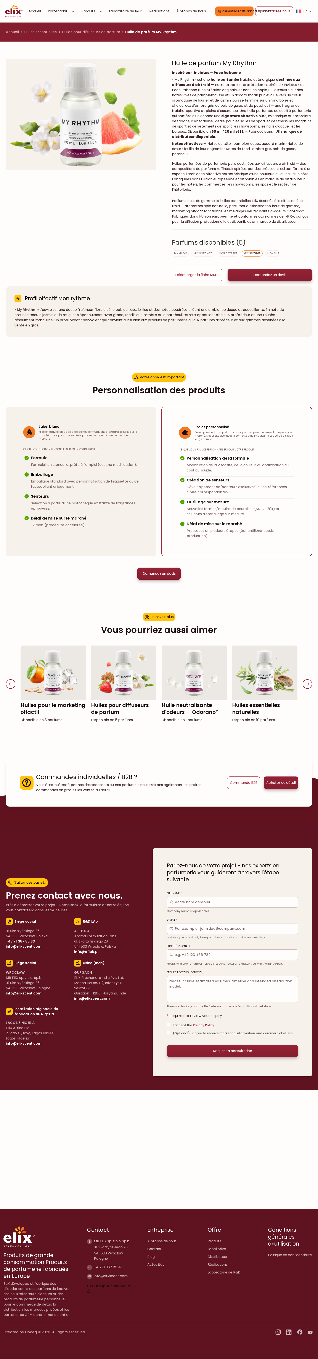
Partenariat (57, 11)
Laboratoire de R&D (125, 11)
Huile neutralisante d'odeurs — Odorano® (190, 709)
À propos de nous (191, 11)
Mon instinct (203, 253)
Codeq (31, 1332)
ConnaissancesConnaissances (245, 11)
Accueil (35, 11)
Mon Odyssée (228, 253)
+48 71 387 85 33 (108, 1267)
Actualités (155, 1264)
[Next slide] (307, 684)
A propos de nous (162, 1241)
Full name (174, 893)
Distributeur (217, 1256)
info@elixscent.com (110, 1275)
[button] (197, 275)
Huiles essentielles (40, 31)
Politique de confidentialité (290, 1254)
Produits (88, 11)
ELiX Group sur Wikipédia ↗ (108, 1288)
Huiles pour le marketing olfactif (53, 709)
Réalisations (159, 11)
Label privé (217, 1248)
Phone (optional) (178, 946)
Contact (154, 1248)
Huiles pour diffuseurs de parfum (91, 31)
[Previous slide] (10, 684)
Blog (150, 1256)
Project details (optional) (185, 972)
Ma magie (180, 253)
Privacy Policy (203, 1025)
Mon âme (273, 253)
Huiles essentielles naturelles (256, 709)
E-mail (172, 920)
